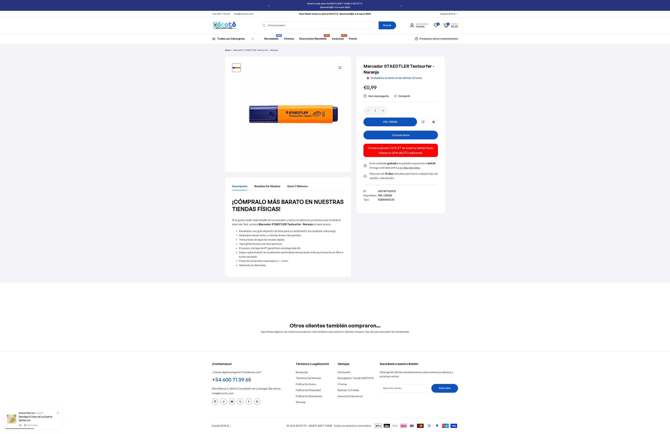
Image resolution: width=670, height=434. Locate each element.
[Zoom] (340, 67)
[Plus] (383, 111)
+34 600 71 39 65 (231, 379)
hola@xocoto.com (223, 393)
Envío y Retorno (297, 186)
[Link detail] (215, 401)
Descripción (239, 186)
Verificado (32, 425)
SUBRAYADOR (386, 199)
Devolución (344, 372)
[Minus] (368, 111)
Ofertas (342, 384)
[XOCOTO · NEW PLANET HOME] (224, 25)
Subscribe (445, 388)
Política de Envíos (306, 384)
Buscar (387, 25)
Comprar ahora (401, 135)
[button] (268, 5)
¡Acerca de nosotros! (350, 396)
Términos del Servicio (308, 378)
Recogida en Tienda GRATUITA (356, 378)
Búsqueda (302, 372)
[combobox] (327, 25)
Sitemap (301, 402)
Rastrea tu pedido (348, 390)
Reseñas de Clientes (267, 186)
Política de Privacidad (308, 390)
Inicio (227, 50)
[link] (57, 412)
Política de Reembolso (309, 396)
